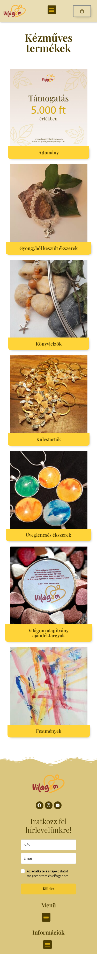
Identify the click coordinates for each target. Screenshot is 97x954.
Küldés (49, 888)
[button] (52, 9)
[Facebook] (39, 805)
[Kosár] (82, 11)
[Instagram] (49, 805)
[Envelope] (58, 805)
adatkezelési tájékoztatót (49, 871)
